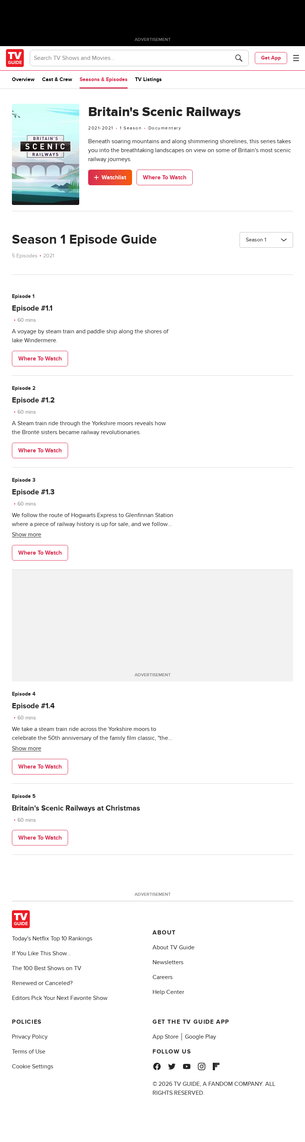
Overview (23, 79)
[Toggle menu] (296, 58)
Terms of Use (28, 1051)
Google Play (200, 1036)
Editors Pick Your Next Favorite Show (59, 998)
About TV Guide (173, 947)
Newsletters (167, 962)
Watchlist (114, 177)
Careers (162, 977)
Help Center (168, 992)
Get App (271, 58)
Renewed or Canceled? (42, 983)
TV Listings (148, 79)
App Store (165, 1036)
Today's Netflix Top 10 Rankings (52, 938)
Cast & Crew (57, 79)
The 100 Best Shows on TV (46, 968)
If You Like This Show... (41, 953)
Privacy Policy (30, 1036)
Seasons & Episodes (104, 79)
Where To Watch (164, 177)
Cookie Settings (32, 1066)
